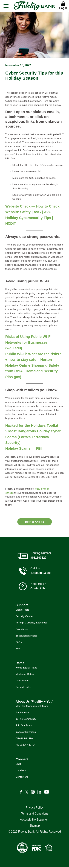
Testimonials (22, 712)
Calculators (22, 629)
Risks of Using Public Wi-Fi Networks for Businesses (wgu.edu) (28, 342)
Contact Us (37, 588)
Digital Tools (22, 609)
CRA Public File (24, 738)
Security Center (24, 616)
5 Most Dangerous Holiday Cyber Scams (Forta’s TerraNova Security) (33, 437)
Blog (18, 648)
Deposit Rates (23, 687)
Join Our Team (24, 725)
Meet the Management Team (32, 706)
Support (22, 605)
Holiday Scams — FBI (23, 448)
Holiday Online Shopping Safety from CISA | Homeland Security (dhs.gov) (32, 371)
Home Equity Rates (26, 667)
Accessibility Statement (34, 819)
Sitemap (34, 825)
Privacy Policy (35, 807)
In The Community (26, 718)
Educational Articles (26, 635)
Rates (20, 663)
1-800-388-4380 (40, 573)
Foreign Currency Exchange (31, 622)
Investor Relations (26, 731)
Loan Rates (22, 680)
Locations (21, 770)
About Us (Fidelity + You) (34, 701)
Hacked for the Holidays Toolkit (31, 425)
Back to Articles (34, 521)
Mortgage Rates (25, 674)
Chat (18, 763)
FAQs (19, 642)
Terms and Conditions (34, 813)
